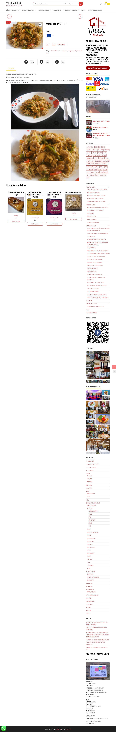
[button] (40, 24)
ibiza (93, 161)
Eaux (90, 517)
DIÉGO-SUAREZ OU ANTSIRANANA (95, 265)
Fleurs (87, 491)
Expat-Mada (89, 485)
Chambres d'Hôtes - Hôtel (92, 464)
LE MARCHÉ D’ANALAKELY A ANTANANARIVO (96, 294)
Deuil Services (89, 470)
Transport (88, 610)
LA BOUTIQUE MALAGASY (71, 10)
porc (97, 167)
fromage (101, 158)
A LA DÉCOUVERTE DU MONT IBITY (94, 274)
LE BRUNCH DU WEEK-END (93, 222)
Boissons (89, 508)
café (102, 150)
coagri (100, 152)
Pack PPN (89, 479)
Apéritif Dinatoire (91, 505)
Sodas (90, 523)
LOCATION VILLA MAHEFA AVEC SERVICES (96, 201)
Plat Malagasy (90, 553)
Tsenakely (16, 215)
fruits (106, 158)
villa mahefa (79, 51)
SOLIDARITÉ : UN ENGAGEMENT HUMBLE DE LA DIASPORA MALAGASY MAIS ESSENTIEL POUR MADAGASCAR (97, 642)
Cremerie (89, 476)
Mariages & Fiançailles (93, 577)
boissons (89, 150)
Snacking (89, 559)
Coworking (90, 574)
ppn (106, 167)
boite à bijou (96, 150)
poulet (74, 51)
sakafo (100, 169)
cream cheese (96, 155)
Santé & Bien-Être (90, 601)
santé (88, 172)
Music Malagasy (90, 589)
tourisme (88, 607)
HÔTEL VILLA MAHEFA (12, 10)
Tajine (88, 568)
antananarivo (65, 51)
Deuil (88, 497)
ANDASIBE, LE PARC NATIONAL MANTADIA (96, 239)
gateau (88, 161)
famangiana (90, 158)
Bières (90, 514)
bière (103, 147)
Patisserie (89, 544)
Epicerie (88, 473)
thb (87, 175)
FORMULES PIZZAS (91, 216)
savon (92, 172)
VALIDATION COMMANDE (95, 10)
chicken (89, 152)
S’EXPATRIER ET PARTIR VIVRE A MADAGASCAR (97, 233)
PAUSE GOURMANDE (92, 219)
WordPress (58, 729)
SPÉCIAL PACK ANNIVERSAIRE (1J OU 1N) (96, 195)
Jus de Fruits (92, 520)
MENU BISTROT (90, 213)
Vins (90, 526)
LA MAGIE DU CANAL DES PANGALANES (96, 256)
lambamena (98, 161)
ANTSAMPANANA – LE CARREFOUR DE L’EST (97, 285)
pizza (93, 167)
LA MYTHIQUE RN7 (91, 236)
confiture (89, 155)
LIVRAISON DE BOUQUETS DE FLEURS (95, 306)
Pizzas (88, 550)
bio (100, 147)
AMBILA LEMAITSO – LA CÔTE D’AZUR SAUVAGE (97, 250)
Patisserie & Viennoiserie (92, 595)
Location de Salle (90, 571)
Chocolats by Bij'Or (35, 218)
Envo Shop (68, 729)
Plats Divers (89, 598)
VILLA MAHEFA (13, 3)
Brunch (89, 529)
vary (97, 175)
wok (47, 53)
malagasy (97, 164)
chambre (106, 150)
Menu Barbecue (91, 538)
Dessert (89, 535)
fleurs (96, 158)
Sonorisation (90, 580)
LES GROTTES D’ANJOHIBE (93, 288)
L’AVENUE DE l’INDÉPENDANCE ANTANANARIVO (97, 297)
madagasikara (90, 164)
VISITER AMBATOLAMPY (92, 268)
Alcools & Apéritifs (93, 511)
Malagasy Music (91, 592)
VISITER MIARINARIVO (92, 271)
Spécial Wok (54, 51)
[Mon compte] (101, 3)
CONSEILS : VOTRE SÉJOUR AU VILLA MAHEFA (97, 189)
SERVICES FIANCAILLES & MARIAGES (95, 198)
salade (105, 169)
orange (88, 167)
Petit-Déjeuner (91, 547)
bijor (96, 147)
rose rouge (90, 169)
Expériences (89, 488)
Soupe (88, 562)
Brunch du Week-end (92, 532)
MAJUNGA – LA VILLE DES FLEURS (94, 262)
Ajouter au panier (61, 44)
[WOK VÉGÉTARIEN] (80, 16)
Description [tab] (11, 68)
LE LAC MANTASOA (91, 247)
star (101, 172)
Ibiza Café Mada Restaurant (93, 503)
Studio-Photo (89, 604)
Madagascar (89, 583)
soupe (97, 172)
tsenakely (92, 175)
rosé (95, 169)
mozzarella (104, 164)
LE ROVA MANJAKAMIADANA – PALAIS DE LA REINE (98, 253)
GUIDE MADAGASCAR (43, 10)
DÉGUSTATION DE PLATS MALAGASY (95, 210)
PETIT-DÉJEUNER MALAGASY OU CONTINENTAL (97, 207)
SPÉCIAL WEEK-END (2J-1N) (93, 192)
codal (105, 152)
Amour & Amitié (91, 494)
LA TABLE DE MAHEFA (28, 10)
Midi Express (89, 586)
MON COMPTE (57, 10)
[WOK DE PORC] (9, 16)
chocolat (94, 152)
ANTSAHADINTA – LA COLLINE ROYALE (95, 283)
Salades (89, 556)
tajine (105, 172)
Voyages (88, 613)
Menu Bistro (90, 541)
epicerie (104, 155)
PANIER (83, 10)
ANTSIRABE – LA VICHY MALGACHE (94, 259)
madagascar (70, 51)
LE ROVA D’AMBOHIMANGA (93, 291)
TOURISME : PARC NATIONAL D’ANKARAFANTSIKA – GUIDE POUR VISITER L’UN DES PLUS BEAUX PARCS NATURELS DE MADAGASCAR (97, 635)
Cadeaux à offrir (90, 461)
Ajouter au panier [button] (16, 221)
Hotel (87, 500)
